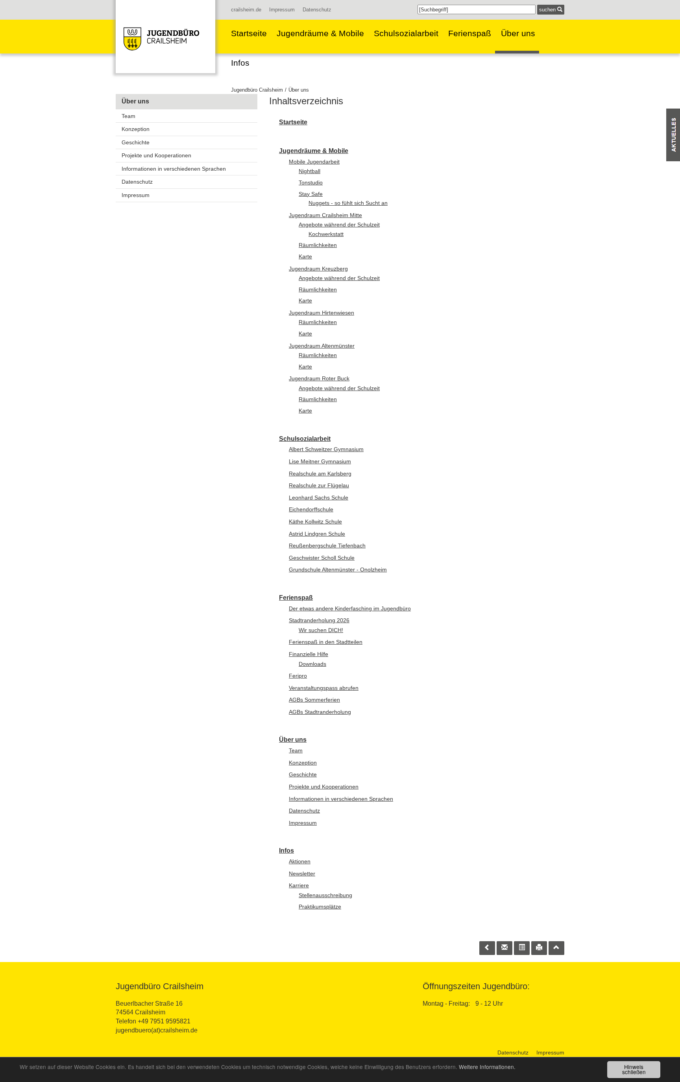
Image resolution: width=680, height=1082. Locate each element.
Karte (305, 256)
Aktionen (299, 861)
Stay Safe (311, 194)
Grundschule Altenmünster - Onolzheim (338, 569)
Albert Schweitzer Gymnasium (326, 449)
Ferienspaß (469, 33)
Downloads (312, 664)
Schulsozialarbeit (406, 33)
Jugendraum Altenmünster (322, 346)
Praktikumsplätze (320, 906)
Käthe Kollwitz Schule (315, 521)
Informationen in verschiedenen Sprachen (174, 169)
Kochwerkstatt (326, 234)
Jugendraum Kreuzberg (318, 268)
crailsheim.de (246, 10)
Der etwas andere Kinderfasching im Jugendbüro (350, 608)
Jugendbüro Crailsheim (257, 90)
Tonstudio (311, 182)
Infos (240, 62)
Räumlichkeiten (318, 245)
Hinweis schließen (634, 1069)
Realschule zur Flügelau (319, 485)
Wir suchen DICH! (321, 630)
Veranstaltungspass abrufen (323, 688)
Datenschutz (317, 10)
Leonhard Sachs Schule (318, 497)
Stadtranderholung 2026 (319, 620)
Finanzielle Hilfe (308, 654)
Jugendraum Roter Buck (319, 378)
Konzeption (136, 129)
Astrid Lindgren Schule (317, 534)
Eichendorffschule (311, 509)
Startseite (249, 33)
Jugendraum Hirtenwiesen (321, 313)
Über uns (518, 33)
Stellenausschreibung (325, 895)
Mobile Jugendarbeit (314, 162)
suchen (548, 10)
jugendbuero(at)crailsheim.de (157, 1030)
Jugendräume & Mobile (320, 33)
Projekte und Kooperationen (156, 155)
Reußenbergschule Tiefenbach (327, 545)
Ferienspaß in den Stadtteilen (325, 642)
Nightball (309, 171)
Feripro (298, 676)
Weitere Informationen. (487, 1067)
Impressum (282, 10)
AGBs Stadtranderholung (320, 712)
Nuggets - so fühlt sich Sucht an (348, 203)
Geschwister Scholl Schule (322, 558)
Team (128, 116)
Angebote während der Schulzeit (339, 224)
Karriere (299, 885)
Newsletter (302, 873)
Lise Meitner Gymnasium (320, 461)
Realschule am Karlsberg (320, 473)
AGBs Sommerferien (314, 700)
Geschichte (136, 142)
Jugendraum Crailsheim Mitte (325, 215)
